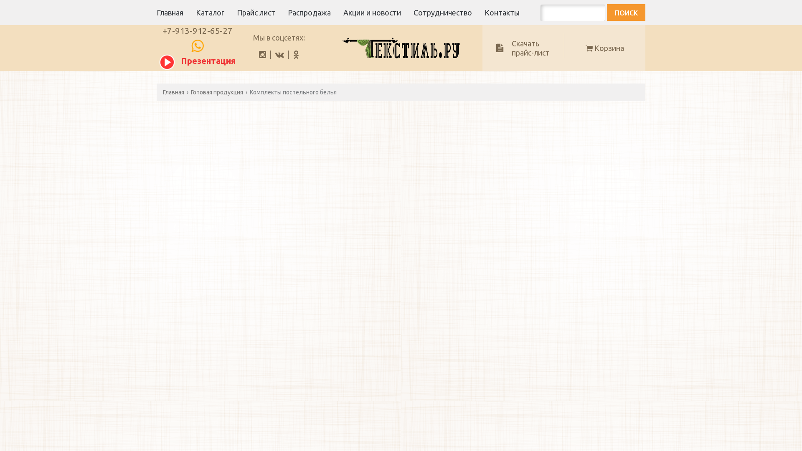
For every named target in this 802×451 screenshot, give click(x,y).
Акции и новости (372, 12)
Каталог (210, 12)
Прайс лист (256, 12)
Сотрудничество (443, 12)
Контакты (502, 12)
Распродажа (309, 12)
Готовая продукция (217, 92)
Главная (170, 12)
